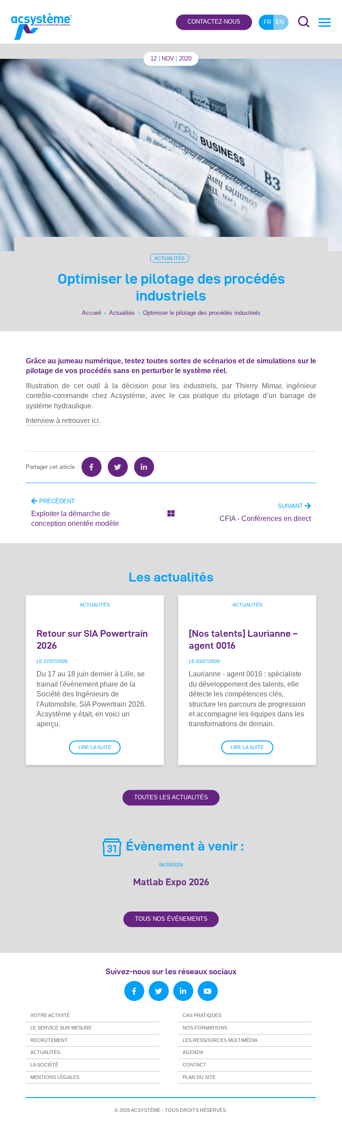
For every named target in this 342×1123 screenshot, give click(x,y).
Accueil (91, 312)
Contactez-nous (213, 22)
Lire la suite (94, 747)
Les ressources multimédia (220, 1040)
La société (44, 1064)
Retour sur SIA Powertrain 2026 (92, 639)
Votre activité (50, 1015)
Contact (194, 1064)
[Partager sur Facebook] (91, 467)
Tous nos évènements (171, 918)
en (280, 22)
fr (267, 22)
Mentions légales (54, 1077)
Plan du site (199, 1077)
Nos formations (205, 1027)
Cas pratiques (202, 1015)
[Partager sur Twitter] (118, 467)
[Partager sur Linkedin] (144, 467)
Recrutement (49, 1040)
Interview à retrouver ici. (63, 420)
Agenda (193, 1052)
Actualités (169, 258)
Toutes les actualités (171, 797)
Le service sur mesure (61, 1027)
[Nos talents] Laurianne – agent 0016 (243, 639)
